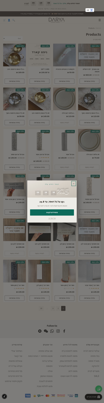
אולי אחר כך (52, 218)
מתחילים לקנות (52, 212)
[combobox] (89, 10)
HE (88, 10)
